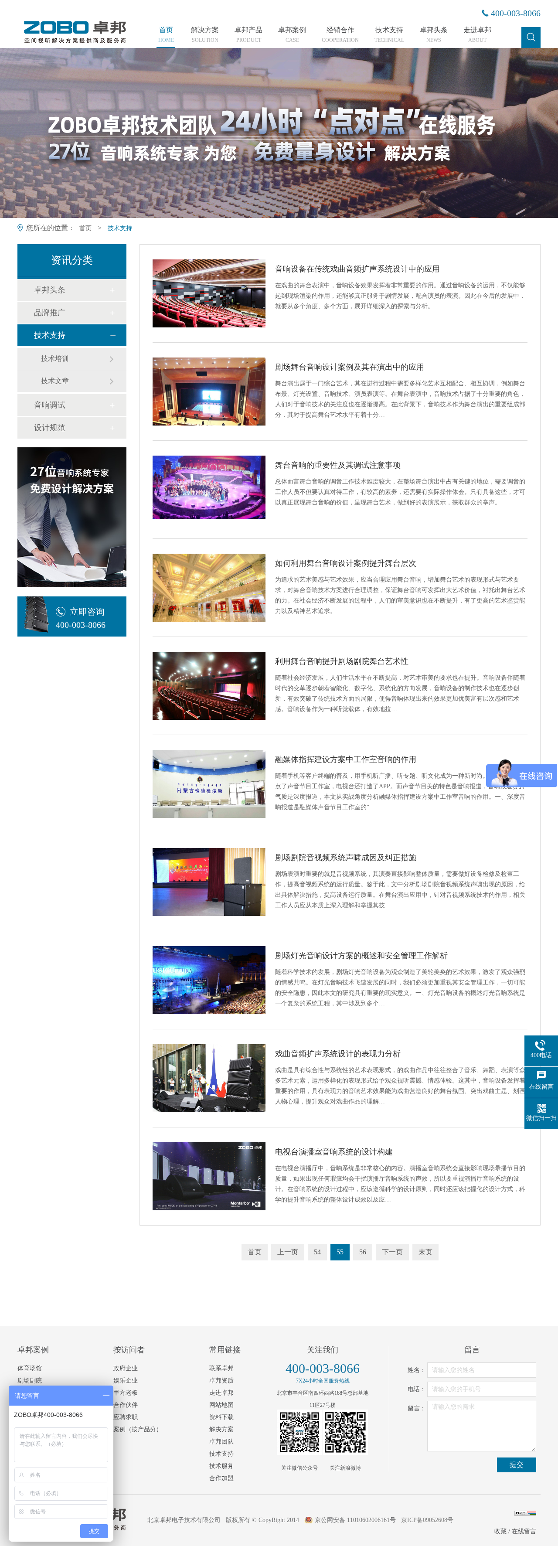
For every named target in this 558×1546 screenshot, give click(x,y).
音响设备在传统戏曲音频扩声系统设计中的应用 (357, 269)
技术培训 (55, 358)
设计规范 (49, 427)
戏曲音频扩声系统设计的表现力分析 (338, 1053)
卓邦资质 (221, 1380)
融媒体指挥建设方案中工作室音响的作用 (345, 759)
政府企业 (125, 1368)
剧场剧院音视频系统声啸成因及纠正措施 (345, 857)
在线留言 (524, 1531)
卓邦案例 (292, 35)
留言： (417, 1408)
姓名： (417, 1370)
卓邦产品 (248, 35)
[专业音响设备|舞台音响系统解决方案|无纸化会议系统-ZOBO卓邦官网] (74, 42)
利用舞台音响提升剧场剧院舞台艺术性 (341, 661)
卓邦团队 (221, 1441)
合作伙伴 (125, 1405)
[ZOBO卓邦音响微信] (299, 1432)
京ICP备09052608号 (427, 1520)
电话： (417, 1389)
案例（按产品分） (137, 1429)
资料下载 (221, 1417)
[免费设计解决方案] (71, 517)
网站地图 (221, 1405)
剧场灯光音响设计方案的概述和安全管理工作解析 (361, 955)
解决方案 (205, 35)
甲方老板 (125, 1392)
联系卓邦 (221, 1368)
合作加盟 (221, 1478)
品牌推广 (49, 312)
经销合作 (340, 35)
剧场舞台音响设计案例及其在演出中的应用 (349, 367)
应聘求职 (125, 1417)
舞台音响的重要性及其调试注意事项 (338, 465)
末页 (425, 1252)
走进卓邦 (477, 35)
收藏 (500, 1531)
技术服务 (221, 1466)
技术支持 (389, 35)
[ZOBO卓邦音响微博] (345, 1432)
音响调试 (49, 405)
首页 (166, 35)
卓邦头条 (434, 35)
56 (362, 1252)
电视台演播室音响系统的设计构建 (334, 1152)
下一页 (392, 1252)
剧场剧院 (29, 1380)
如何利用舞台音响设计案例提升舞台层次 (345, 563)
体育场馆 (29, 1368)
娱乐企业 (125, 1380)
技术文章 (55, 381)
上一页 (287, 1252)
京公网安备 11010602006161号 (355, 1520)
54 (317, 1252)
